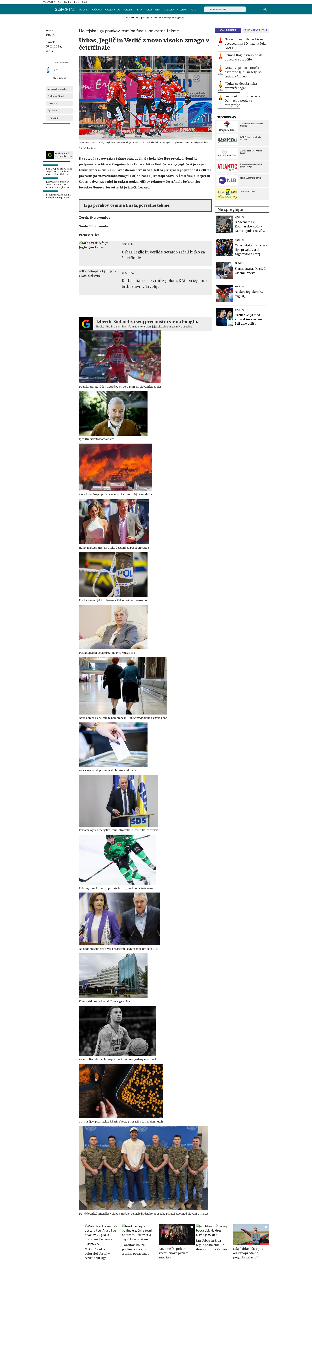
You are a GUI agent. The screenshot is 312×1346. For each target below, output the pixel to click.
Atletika (182, 10)
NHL (156, 18)
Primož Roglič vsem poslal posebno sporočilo (244, 57)
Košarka (97, 10)
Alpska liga (144, 18)
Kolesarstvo (112, 10)
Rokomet (128, 10)
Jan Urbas (52, 103)
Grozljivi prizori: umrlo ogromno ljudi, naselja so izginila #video (243, 72)
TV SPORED (49, 2)
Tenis (158, 10)
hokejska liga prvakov (57, 89)
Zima (139, 10)
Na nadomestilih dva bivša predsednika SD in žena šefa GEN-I (245, 43)
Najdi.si (67, 2)
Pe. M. (51, 34)
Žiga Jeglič (52, 111)
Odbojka (169, 10)
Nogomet (83, 10)
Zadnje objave (255, 30)
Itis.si (76, 2)
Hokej (148, 10)
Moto (192, 10)
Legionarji (180, 18)
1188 (84, 2)
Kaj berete (228, 30)
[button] (45, 9)
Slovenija (166, 18)
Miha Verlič (52, 118)
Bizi (59, 2)
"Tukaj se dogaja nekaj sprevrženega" (241, 86)
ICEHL (132, 18)
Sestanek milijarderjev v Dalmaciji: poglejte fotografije (242, 100)
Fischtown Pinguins (56, 96)
